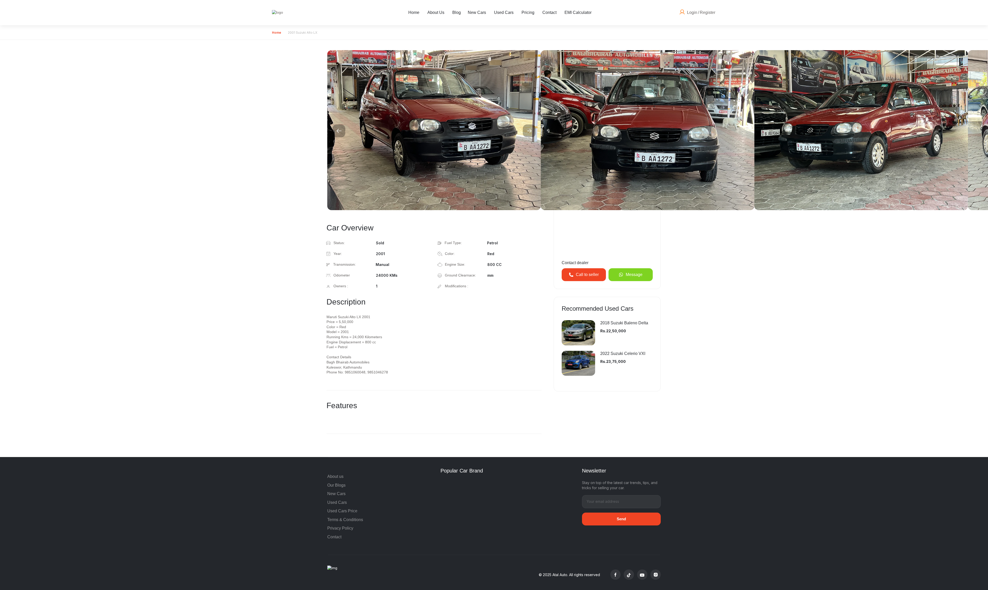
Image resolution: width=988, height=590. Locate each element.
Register (707, 12)
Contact (549, 12)
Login (692, 12)
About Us (435, 12)
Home (413, 12)
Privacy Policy (340, 528)
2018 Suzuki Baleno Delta (624, 323)
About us (335, 476)
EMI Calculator (578, 12)
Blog (456, 12)
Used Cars (504, 12)
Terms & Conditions (345, 519)
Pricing (528, 12)
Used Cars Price (342, 511)
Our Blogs (336, 485)
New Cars (477, 12)
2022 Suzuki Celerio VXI (622, 353)
